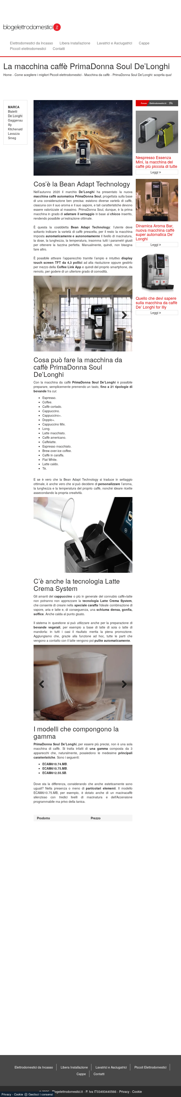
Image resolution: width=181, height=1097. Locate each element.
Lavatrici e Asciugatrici (114, 42)
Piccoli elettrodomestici (28, 48)
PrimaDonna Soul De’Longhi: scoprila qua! (142, 74)
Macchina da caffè (97, 74)
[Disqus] (83, 876)
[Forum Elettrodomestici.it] (157, 103)
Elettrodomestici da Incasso (31, 42)
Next (124, 315)
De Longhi (15, 116)
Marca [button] (13, 107)
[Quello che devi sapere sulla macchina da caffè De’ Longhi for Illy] (157, 272)
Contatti (59, 48)
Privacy (124, 1091)
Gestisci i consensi (40, 1094)
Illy (10, 124)
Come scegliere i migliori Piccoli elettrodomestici (48, 74)
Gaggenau (15, 120)
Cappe (144, 42)
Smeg (12, 138)
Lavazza (14, 133)
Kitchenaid (15, 129)
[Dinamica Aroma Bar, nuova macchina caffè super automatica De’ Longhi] (157, 200)
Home (7, 74)
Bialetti (12, 111)
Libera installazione (75, 42)
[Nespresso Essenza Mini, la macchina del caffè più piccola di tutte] (157, 132)
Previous (42, 315)
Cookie (137, 1091)
